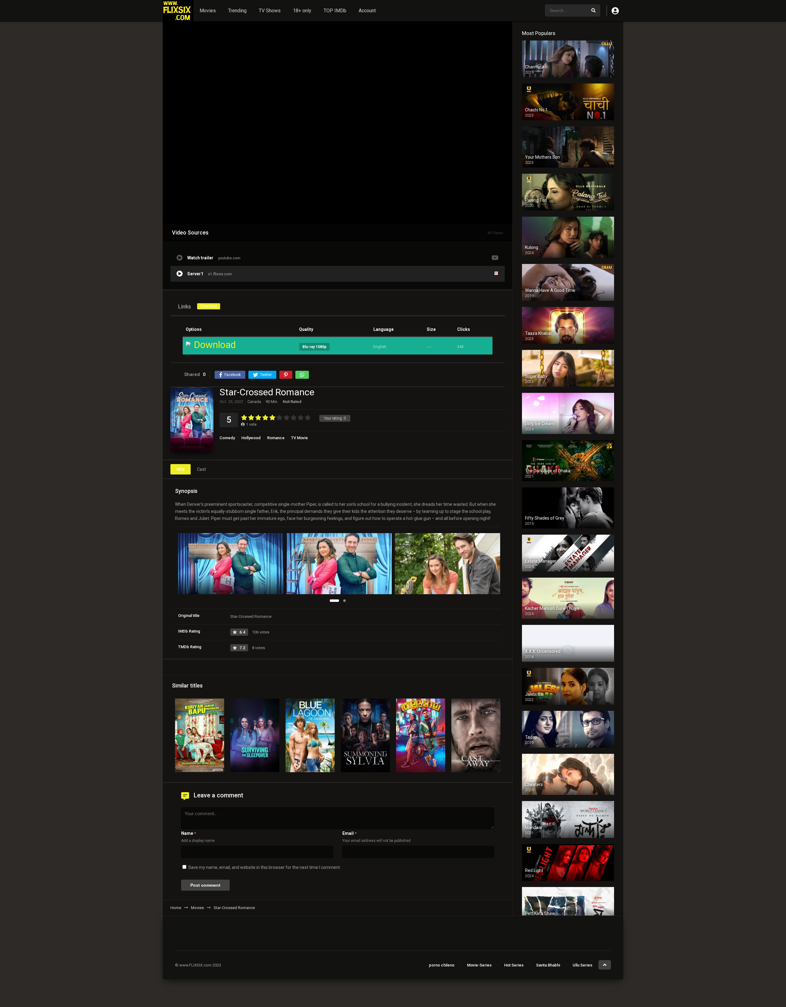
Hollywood (251, 438)
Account (367, 11)
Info (181, 469)
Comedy (227, 438)
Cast (201, 469)
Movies (208, 11)
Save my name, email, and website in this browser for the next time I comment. (264, 867)
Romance (276, 438)
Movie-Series (479, 965)
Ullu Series (582, 965)
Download (208, 306)
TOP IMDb (335, 11)
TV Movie (299, 438)
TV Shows (270, 11)
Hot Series (513, 965)
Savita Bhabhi (548, 965)
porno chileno (441, 965)
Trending (237, 11)
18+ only (302, 11)
